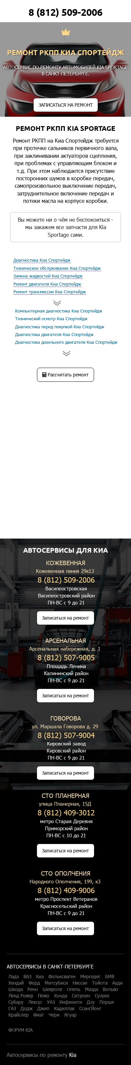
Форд (34, 983)
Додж (26, 1008)
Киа (40, 976)
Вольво (110, 989)
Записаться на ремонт (65, 618)
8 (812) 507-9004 (66, 734)
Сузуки (102, 995)
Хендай (16, 983)
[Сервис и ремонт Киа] (65, 33)
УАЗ (51, 1002)
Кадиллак (64, 1008)
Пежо (43, 995)
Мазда (91, 989)
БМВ (109, 976)
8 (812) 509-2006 (65, 12)
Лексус (35, 1002)
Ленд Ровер (20, 995)
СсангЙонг (90, 1008)
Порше (106, 1002)
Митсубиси (56, 983)
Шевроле (52, 989)
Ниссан (80, 983)
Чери (54, 1015)
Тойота (99, 983)
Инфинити (70, 1002)
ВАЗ (27, 976)
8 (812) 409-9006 (66, 889)
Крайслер (18, 1015)
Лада (13, 976)
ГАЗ (12, 1008)
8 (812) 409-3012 (66, 812)
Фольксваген (62, 976)
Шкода (15, 989)
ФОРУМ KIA (20, 1030)
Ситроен (81, 995)
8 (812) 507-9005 (66, 657)
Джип (43, 1008)
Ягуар (70, 1015)
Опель (73, 989)
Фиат (38, 1015)
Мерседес (90, 976)
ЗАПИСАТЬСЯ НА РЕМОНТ (66, 105)
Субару (16, 1002)
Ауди (117, 983)
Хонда (60, 995)
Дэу (91, 1002)
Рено (33, 989)
